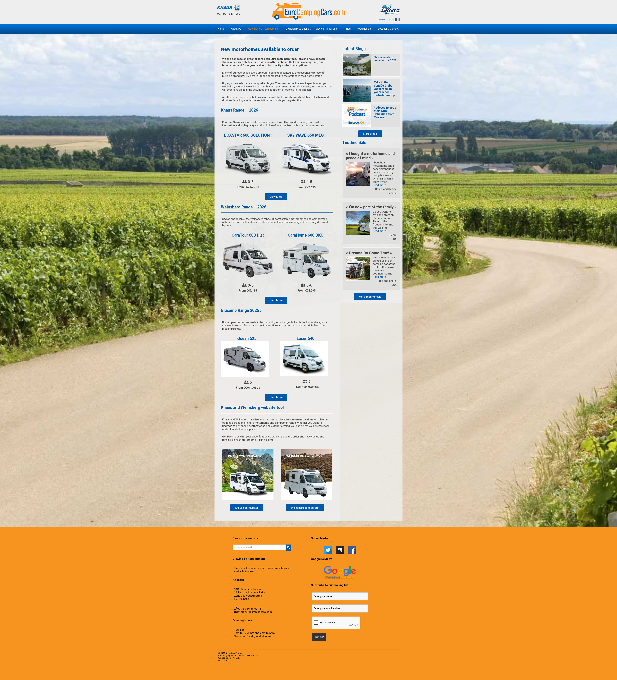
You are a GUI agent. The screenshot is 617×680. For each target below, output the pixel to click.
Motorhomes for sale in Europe (316, 674)
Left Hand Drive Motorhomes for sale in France (264, 674)
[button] (288, 548)
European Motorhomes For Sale (249, 677)
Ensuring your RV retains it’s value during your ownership (343, 674)
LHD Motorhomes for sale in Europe (290, 674)
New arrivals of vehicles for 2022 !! (385, 60)
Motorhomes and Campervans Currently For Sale (310, 674)
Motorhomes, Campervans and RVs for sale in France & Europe (229, 677)
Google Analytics (233, 658)
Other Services (330, 674)
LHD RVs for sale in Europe (300, 674)
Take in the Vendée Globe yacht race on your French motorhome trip (384, 89)
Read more (379, 185)
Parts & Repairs (332, 674)
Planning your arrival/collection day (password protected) (238, 677)
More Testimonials (370, 296)
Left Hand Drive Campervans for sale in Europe (244, 674)
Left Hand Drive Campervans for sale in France (250, 674)
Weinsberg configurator (305, 507)
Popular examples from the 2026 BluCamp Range (389, 674)
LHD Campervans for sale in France (285, 674)
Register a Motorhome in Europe (245, 677)
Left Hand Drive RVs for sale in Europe (269, 674)
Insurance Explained (359, 674)
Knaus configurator (246, 507)
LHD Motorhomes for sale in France (296, 674)
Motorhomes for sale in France (321, 674)
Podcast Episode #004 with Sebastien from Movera (385, 112)
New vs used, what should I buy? (364, 674)
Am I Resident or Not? (338, 674)
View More (276, 196)
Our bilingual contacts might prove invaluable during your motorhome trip (370, 674)
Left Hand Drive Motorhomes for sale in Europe (257, 674)
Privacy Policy (224, 660)
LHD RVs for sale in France (304, 674)
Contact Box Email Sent (230, 674)
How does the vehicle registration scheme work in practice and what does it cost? (353, 674)
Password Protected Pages (384, 674)
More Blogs (370, 133)
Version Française (386, 20)
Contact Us (233, 674)
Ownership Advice (335, 674)
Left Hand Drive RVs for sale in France (275, 674)
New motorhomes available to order (325, 674)
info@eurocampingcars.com (254, 611)
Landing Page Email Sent (236, 674)
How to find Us (239, 674)
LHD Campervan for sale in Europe (280, 674)
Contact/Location (227, 674)
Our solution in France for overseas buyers (378, 674)
